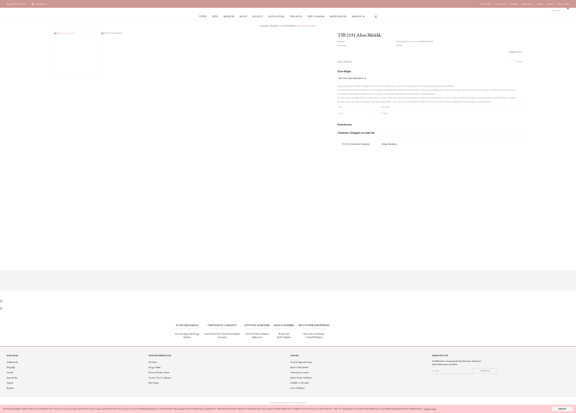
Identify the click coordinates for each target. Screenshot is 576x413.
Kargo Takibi (154, 367)
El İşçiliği (11, 367)
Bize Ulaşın (153, 382)
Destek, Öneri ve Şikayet (159, 377)
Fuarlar (539, 4)
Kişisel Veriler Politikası (301, 377)
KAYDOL (485, 371)
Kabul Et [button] (562, 409)
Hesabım (152, 362)
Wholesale (485, 4)
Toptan (10, 382)
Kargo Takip (563, 4)
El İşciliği (514, 4)
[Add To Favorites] (510, 61)
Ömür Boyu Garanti (299, 372)
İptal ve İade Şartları (299, 367)
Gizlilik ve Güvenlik (299, 382)
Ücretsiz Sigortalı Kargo (301, 362)
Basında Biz (527, 4)
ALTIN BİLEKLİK (403, 41)
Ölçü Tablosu (345, 61)
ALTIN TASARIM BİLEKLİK (422, 41)
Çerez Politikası (297, 387)
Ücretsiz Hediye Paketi (158, 372)
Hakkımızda (500, 4)
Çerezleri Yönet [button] (430, 409)
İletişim (550, 4)
